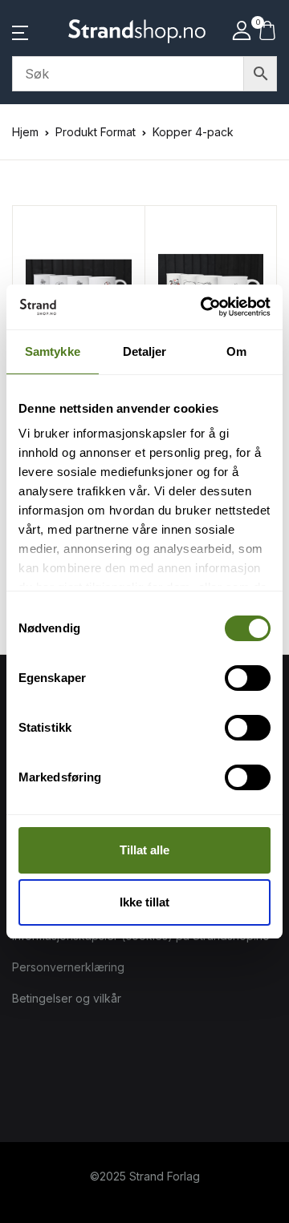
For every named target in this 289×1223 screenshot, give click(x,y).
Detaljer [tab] (145, 351)
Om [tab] (236, 351)
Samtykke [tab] (52, 351)
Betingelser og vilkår (66, 998)
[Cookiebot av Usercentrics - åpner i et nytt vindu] (204, 307)
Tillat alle (144, 850)
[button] (20, 31)
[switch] (248, 678)
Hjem (25, 132)
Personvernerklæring (68, 967)
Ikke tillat (144, 902)
